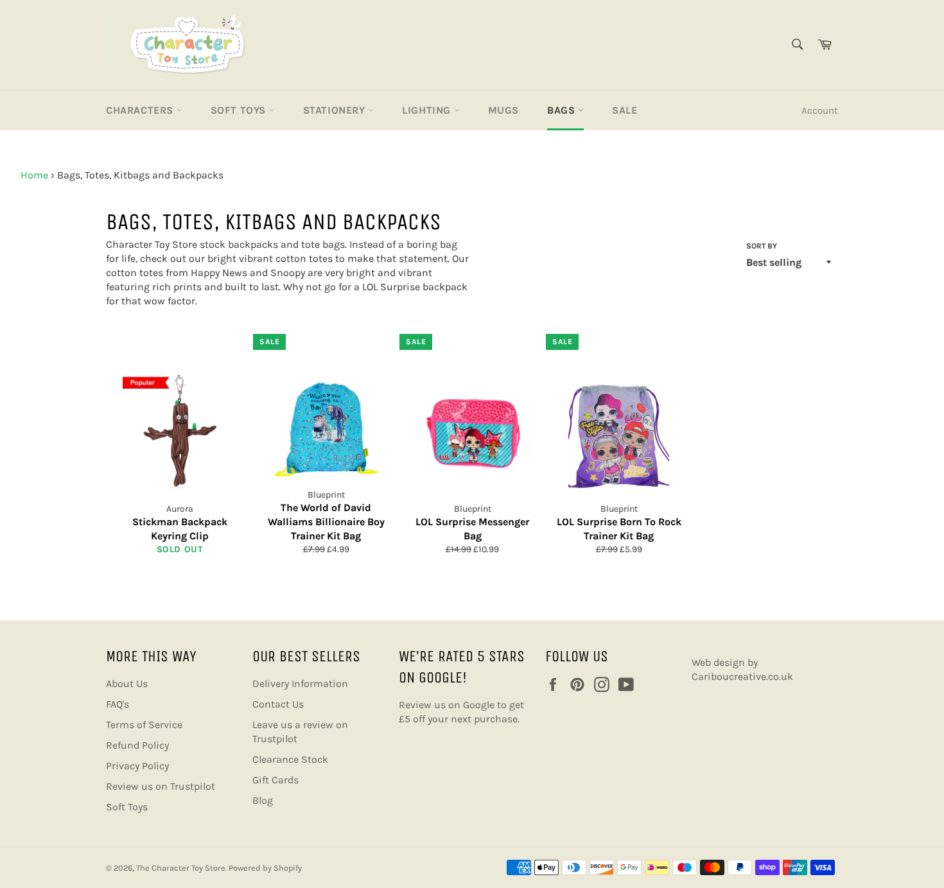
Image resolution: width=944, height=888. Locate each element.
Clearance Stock (290, 759)
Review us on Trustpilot (160, 786)
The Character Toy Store (180, 868)
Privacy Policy (137, 766)
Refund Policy (137, 745)
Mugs (503, 110)
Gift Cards (275, 780)
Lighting (427, 110)
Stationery (336, 110)
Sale (624, 110)
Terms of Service (144, 724)
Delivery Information (300, 683)
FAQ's (117, 704)
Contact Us (278, 704)
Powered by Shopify (265, 868)
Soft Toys (240, 110)
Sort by (761, 245)
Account (819, 110)
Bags (562, 110)
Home (34, 175)
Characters (141, 110)
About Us (127, 683)
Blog (262, 800)
